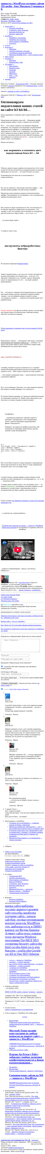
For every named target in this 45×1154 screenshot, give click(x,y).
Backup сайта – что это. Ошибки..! (13, 621)
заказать (8, 79)
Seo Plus (9, 36)
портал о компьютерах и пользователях (19, 1009)
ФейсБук (12, 77)
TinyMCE (26, 940)
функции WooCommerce (17, 901)
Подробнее (13, 1067)
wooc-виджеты (14, 936)
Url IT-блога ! (9, 672)
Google (36, 950)
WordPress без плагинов (17, 40)
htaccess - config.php (18, 950)
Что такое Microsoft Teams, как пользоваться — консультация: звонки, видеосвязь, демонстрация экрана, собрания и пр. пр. (23, 1118)
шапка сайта (13, 905)
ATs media (9, 64)
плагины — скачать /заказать (19, 962)
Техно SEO (10, 26)
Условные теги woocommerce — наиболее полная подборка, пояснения (24, 824)
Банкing (34, 929)
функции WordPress (16, 28)
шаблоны (27, 905)
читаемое (9, 58)
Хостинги (12, 43)
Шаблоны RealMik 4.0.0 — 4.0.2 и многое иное (26, 55)
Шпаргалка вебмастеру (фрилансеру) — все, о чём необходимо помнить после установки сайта (26, 827)
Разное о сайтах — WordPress (19, 891)
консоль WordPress (28, 923)
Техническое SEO (22, 84)
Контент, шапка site (16, 34)
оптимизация (35, 919)
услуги (7, 45)
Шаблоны (12, 49)
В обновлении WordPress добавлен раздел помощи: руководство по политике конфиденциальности (23, 1105)
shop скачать (9, 56)
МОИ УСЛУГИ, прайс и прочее (16, 992)
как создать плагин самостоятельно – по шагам (26, 964)
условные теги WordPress (18, 968)
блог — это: (13, 75)
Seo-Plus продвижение (17, 878)
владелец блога (24, 582)
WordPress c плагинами (17, 38)
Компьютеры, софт (16, 62)
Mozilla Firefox (23, 264)
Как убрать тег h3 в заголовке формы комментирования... (21, 625)
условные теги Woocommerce (19, 975)
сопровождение (31, 86)
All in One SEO (18, 954)
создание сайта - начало (20, 916)
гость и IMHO (32, 926)
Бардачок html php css (16, 32)
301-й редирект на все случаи (19, 973)
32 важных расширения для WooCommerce (24, 977)
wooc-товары (32, 933)
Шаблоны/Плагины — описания (21, 889)
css (7, 954)
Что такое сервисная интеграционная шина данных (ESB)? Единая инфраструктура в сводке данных (22, 1098)
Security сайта (28, 943)
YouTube (12, 72)
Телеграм (12, 70)
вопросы (32, 992)
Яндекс (24, 929)
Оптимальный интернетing (19, 893)
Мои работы (13, 66)
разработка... (36, 590)
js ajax (36, 947)
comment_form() (14, 1094)
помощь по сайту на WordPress (18, 91)
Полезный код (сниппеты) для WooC (22, 979)
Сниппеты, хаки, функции (18, 30)
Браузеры (12, 60)
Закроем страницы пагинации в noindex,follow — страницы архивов (20, 1133)
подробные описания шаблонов (20, 53)
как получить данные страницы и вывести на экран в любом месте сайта (25, 982)
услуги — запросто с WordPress (20, 960)
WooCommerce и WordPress (18, 41)
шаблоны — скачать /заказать (19, 966)
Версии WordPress (15, 882)
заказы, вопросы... (25, 590)
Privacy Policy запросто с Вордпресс (19, 689)
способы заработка (23, 912)
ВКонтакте (13, 74)
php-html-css (23, 947)
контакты (34, 1140)
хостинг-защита (15, 909)
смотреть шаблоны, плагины (19, 51)
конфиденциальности (16, 1147)
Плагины (9, 47)
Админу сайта (14, 933)
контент (10, 923)
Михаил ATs (21, 95)
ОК (23, 1151)
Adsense (34, 954)
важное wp (12, 929)
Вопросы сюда (14, 68)
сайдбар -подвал (15, 919)
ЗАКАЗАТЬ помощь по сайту (22, 23)
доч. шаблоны (14, 926)
